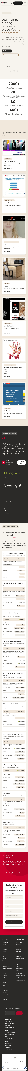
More (4, 956)
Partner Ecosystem (7, 968)
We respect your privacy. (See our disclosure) (14, 926)
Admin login (5, 990)
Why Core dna (6, 966)
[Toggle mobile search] (12, 3)
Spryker (4, 958)
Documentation (6, 994)
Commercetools (6, 947)
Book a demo (7, 51)
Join (18, 1013)
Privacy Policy (19, 973)
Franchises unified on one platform (14, 96)
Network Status (20, 968)
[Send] (25, 1068)
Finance (17, 947)
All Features (5, 997)
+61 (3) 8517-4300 (9, 1027)
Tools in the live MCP (14, 106)
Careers (4, 973)
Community (19, 942)
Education (18, 956)
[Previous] (12, 71)
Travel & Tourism (20, 958)
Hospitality (18, 951)
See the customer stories (10, 55)
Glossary (5, 999)
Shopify (4, 944)
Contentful (5, 942)
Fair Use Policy (19, 977)
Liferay (4, 951)
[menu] (25, 3)
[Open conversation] (23, 1068)
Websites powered (14, 88)
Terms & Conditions (20, 975)
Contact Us (5, 975)
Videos (17, 966)
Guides (4, 987)
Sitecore (5, 949)
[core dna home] (14, 1058)
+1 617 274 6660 (9, 1038)
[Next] (16, 71)
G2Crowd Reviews (7, 977)
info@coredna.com (20, 980)
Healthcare (18, 944)
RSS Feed (5, 992)
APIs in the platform (14, 114)
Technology (18, 949)
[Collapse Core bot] (3, 1068)
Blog (4, 985)
